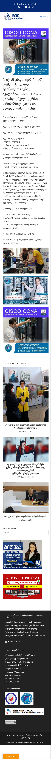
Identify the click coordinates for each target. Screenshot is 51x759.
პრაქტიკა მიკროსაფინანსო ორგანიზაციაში (25, 516)
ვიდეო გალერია (22, 735)
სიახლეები (11, 735)
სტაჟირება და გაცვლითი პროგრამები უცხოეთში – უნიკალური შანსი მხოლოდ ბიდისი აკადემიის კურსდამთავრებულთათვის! (25, 468)
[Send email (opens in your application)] (32, 7)
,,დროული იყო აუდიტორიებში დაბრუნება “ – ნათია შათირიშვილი (25, 426)
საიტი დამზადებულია (24, 742)
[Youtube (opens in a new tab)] (26, 7)
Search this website (9, 528)
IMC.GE (36, 742)
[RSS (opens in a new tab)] (29, 7)
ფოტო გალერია (37, 735)
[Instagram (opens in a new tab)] (22, 7)
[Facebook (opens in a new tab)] (19, 7)
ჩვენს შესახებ (25, 738)
